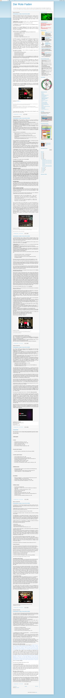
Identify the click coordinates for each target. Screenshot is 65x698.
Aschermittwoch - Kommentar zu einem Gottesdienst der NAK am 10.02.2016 (48, 43)
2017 (42, 154)
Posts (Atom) (17, 687)
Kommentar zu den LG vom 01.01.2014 (21, 13)
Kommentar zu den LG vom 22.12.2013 (21, 347)
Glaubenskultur (43, 99)
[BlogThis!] (24, 114)
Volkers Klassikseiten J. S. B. (45, 109)
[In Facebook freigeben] (27, 233)
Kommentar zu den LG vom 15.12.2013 (21, 503)
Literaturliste (15, 429)
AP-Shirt (43, 93)
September (43, 169)
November (43, 167)
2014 (42, 157)
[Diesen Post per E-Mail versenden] (23, 114)
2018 (42, 153)
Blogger (36, 692)
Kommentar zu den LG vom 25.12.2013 (21, 236)
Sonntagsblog (43, 108)
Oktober (43, 168)
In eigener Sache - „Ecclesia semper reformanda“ (48, 37)
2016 (42, 155)
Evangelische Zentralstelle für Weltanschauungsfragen (45, 98)
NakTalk (43, 105)
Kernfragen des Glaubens (45, 100)
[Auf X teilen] (25, 114)
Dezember (43, 159)
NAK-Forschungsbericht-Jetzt (45, 104)
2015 (42, 156)
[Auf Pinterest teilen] (26, 114)
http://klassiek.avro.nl (19, 101)
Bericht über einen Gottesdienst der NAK (46, 48)
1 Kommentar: (20, 114)
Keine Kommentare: (21, 233)
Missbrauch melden (44, 174)
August (43, 170)
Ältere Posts (36, 686)
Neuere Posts (15, 686)
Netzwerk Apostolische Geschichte (46, 106)
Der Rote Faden (22, 4)
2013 (42, 158)
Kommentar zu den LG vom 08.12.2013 (21, 611)
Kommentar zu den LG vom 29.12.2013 (21, 118)
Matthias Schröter (48, 143)
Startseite (26, 686)
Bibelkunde (43, 94)
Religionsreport (43, 107)
